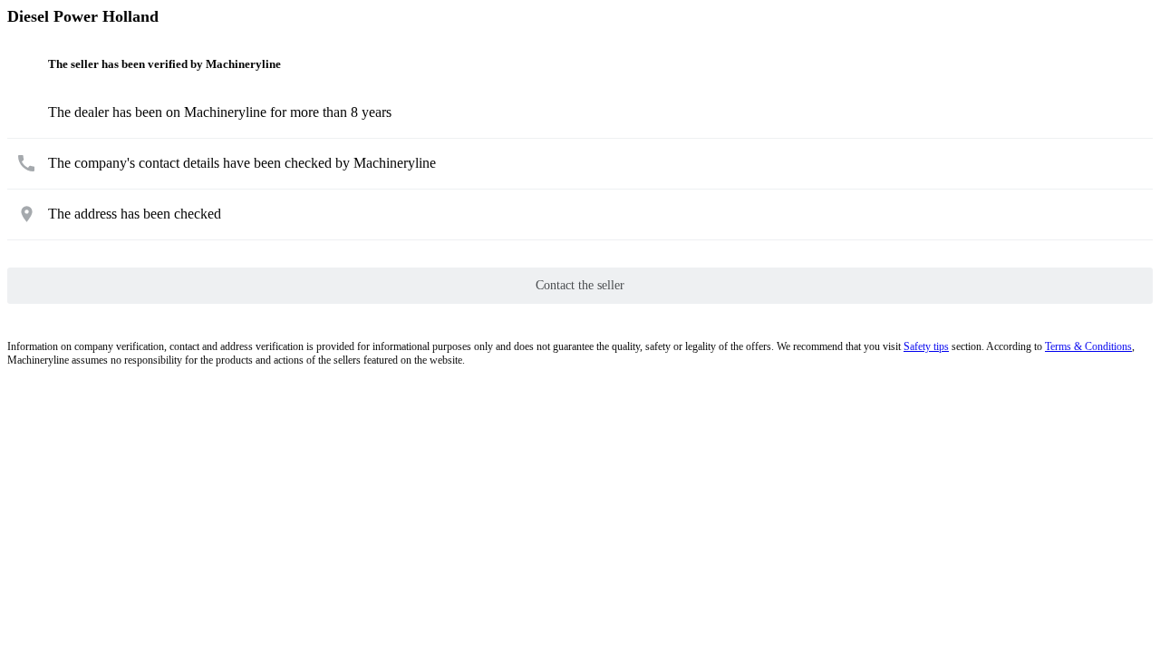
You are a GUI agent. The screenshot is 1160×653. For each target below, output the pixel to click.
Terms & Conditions (1088, 346)
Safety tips (926, 346)
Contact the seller (580, 285)
